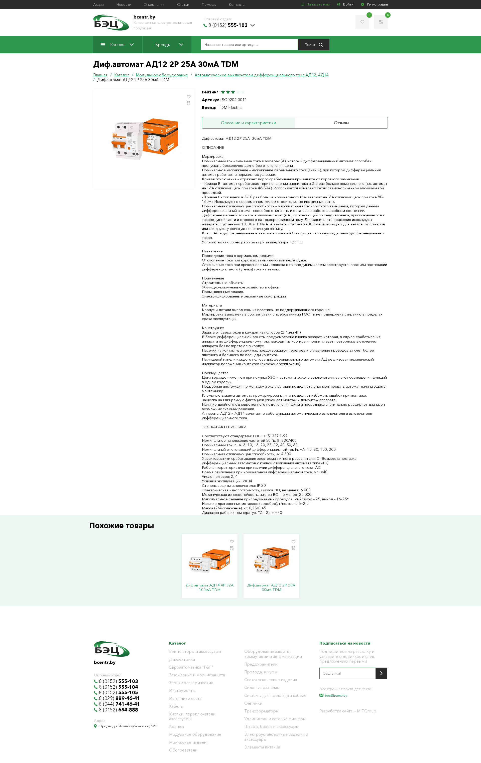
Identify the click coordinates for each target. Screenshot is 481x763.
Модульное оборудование (195, 734)
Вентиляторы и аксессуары (195, 651)
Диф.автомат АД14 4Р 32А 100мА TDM (210, 587)
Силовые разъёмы (262, 687)
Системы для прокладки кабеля (275, 695)
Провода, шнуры (260, 672)
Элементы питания (262, 747)
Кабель (176, 706)
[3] (232, 92)
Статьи (183, 4)
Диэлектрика (182, 659)
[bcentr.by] (111, 23)
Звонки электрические (191, 682)
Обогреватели (183, 750)
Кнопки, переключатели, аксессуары (192, 716)
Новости (123, 4)
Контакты (237, 4)
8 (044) (119, 704)
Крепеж (176, 726)
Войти (348, 4)
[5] (243, 92)
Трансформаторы (261, 711)
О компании (154, 4)
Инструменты (182, 690)
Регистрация (377, 4)
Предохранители (261, 664)
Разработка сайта (335, 710)
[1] (223, 92)
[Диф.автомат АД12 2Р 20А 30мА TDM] (271, 560)
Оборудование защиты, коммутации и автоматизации (273, 654)
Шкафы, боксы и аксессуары (271, 726)
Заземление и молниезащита (197, 675)
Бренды (163, 44)
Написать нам (318, 4)
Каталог (117, 44)
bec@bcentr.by (336, 695)
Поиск (310, 44)
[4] (238, 92)
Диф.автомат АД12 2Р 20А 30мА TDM (271, 587)
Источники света (185, 698)
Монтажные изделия (188, 742)
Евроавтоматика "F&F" (191, 667)
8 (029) (119, 698)
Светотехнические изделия (270, 679)
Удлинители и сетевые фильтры (275, 718)
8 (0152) (228, 25)
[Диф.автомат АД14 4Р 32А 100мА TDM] (209, 560)
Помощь (209, 4)
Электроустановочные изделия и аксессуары (276, 736)
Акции (98, 4)
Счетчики (253, 703)
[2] (227, 92)
